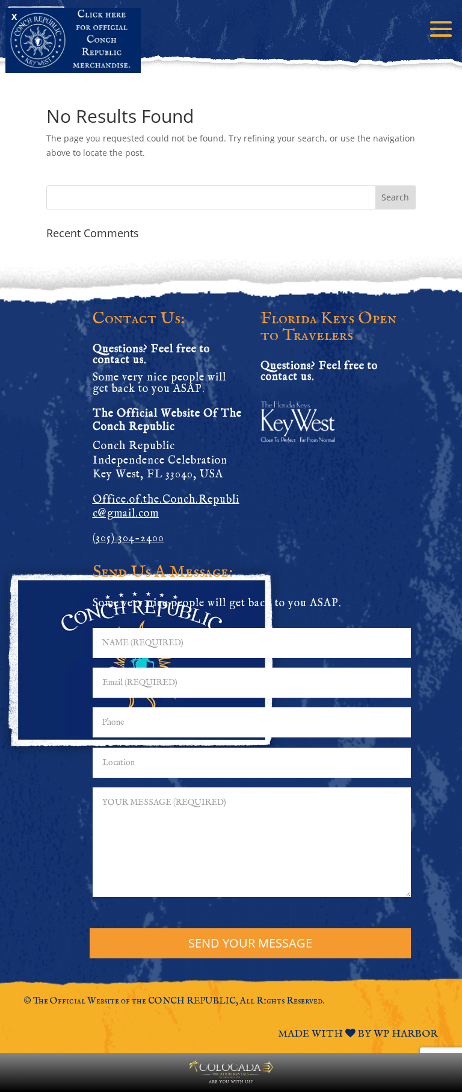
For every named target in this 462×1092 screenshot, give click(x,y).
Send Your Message (250, 943)
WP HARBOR (406, 1034)
